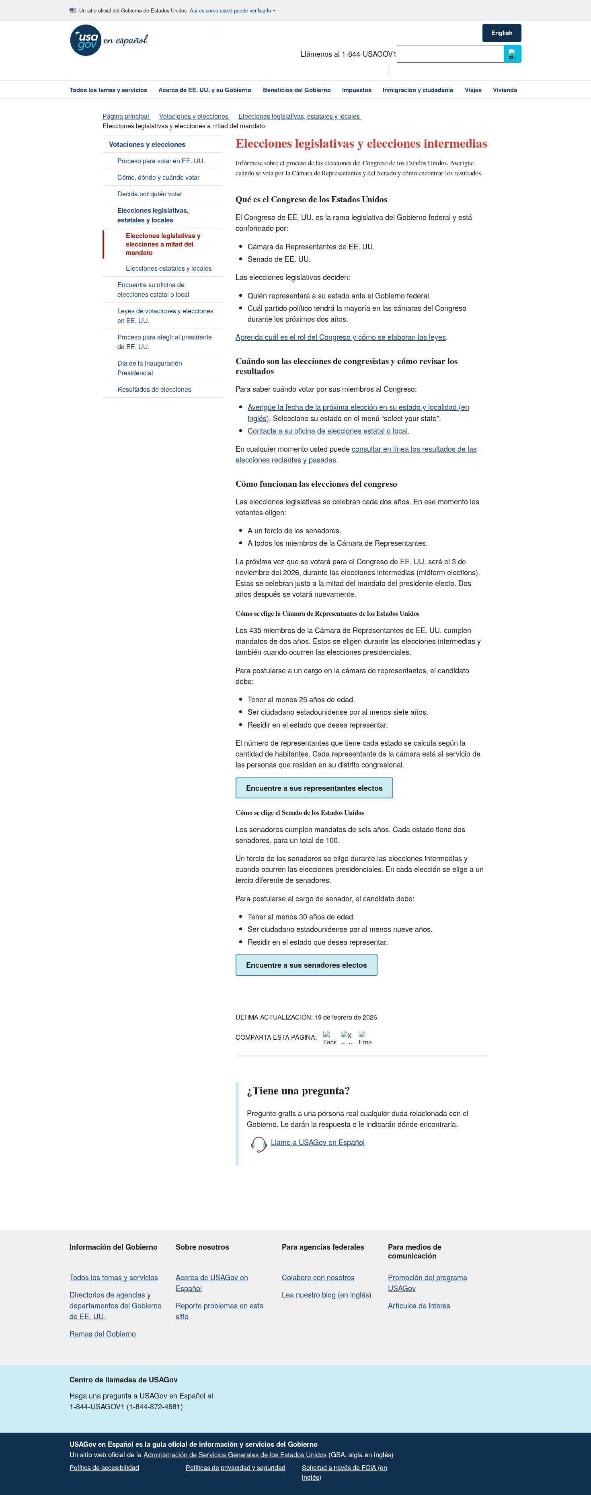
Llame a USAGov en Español (318, 1142)
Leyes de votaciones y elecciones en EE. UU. (165, 315)
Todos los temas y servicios (114, 1277)
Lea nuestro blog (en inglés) (326, 1294)
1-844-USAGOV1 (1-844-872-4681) (126, 1406)
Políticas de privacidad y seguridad (235, 1467)
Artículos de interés (419, 1305)
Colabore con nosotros (318, 1277)
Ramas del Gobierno (103, 1333)
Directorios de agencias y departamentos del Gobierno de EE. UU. (116, 1305)
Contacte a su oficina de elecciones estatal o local (328, 430)
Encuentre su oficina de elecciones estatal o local (153, 289)
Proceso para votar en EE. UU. (161, 160)
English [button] (502, 32)
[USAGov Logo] (109, 40)
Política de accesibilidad (104, 1467)
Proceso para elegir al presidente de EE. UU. (164, 341)
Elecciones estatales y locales (169, 268)
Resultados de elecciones (154, 389)
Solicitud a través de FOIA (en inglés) (344, 1472)
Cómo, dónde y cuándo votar (158, 177)
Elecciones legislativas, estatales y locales (153, 215)
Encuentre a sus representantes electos (314, 788)
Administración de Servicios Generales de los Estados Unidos (235, 1454)
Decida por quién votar (149, 193)
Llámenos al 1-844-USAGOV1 (349, 53)
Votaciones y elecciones (147, 144)
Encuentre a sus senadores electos (306, 965)
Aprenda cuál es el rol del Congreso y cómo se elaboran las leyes (341, 336)
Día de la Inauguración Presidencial (149, 367)
